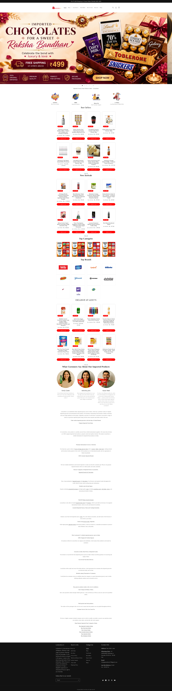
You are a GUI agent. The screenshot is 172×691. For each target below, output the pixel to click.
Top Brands (88, 653)
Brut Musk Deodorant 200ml (108, 224)
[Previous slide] (79, 85)
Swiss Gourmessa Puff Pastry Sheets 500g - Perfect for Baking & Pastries (93, 162)
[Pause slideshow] (93, 85)
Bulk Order (73, 650)
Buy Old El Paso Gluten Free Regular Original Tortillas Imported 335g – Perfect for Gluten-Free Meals (78, 352)
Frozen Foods (86, 521)
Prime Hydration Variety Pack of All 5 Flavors (93, 319)
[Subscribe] (78, 680)
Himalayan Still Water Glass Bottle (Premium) (63, 161)
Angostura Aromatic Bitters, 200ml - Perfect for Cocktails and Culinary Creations (63, 131)
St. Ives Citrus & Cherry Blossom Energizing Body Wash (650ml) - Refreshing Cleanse (109, 320)
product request (74, 660)
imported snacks (76, 481)
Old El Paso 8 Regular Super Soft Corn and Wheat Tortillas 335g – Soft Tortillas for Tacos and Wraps (93, 352)
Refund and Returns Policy (76, 658)
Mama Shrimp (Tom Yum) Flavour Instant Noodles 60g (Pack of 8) (78, 131)
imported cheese (72, 524)
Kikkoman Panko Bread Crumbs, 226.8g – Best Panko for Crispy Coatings (109, 351)
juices (108, 489)
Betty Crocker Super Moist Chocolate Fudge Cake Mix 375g (63, 224)
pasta (81, 516)
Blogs (87, 662)
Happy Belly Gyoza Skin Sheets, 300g (108, 130)
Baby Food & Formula (88, 499)
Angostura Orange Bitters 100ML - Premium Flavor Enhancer (108, 162)
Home (87, 648)
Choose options (63, 169)
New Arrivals (89, 658)
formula (89, 502)
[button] (69, 7)
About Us (73, 648)
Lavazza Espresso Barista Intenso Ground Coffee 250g (94, 224)
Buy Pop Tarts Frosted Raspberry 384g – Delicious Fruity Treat (63, 350)
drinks (97, 449)
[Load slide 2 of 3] (84, 86)
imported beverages (73, 489)
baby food (101, 449)
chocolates (84, 481)
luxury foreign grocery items (81, 449)
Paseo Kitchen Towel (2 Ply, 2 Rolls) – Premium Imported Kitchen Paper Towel (109, 195)
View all (86, 173)
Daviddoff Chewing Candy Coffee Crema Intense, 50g (78, 162)
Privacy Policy (74, 655)
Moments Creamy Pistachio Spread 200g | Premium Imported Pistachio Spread (93, 195)
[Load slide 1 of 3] (82, 86)
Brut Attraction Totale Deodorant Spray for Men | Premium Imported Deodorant (78, 195)
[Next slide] (89, 85)
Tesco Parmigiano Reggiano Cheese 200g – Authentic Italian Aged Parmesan (78, 225)
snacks (93, 449)
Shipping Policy (74, 665)
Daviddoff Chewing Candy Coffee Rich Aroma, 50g (94, 131)
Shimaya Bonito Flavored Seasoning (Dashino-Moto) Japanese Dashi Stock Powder (63, 196)
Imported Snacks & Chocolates (86, 472)
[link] (93, 268)
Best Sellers (88, 655)
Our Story (73, 653)
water (87, 489)
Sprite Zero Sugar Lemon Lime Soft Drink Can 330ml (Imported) (78, 320)
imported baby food (80, 502)
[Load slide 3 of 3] (86, 86)
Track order (73, 662)
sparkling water (97, 489)
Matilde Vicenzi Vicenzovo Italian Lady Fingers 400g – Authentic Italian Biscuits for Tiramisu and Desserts (63, 322)
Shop (87, 650)
